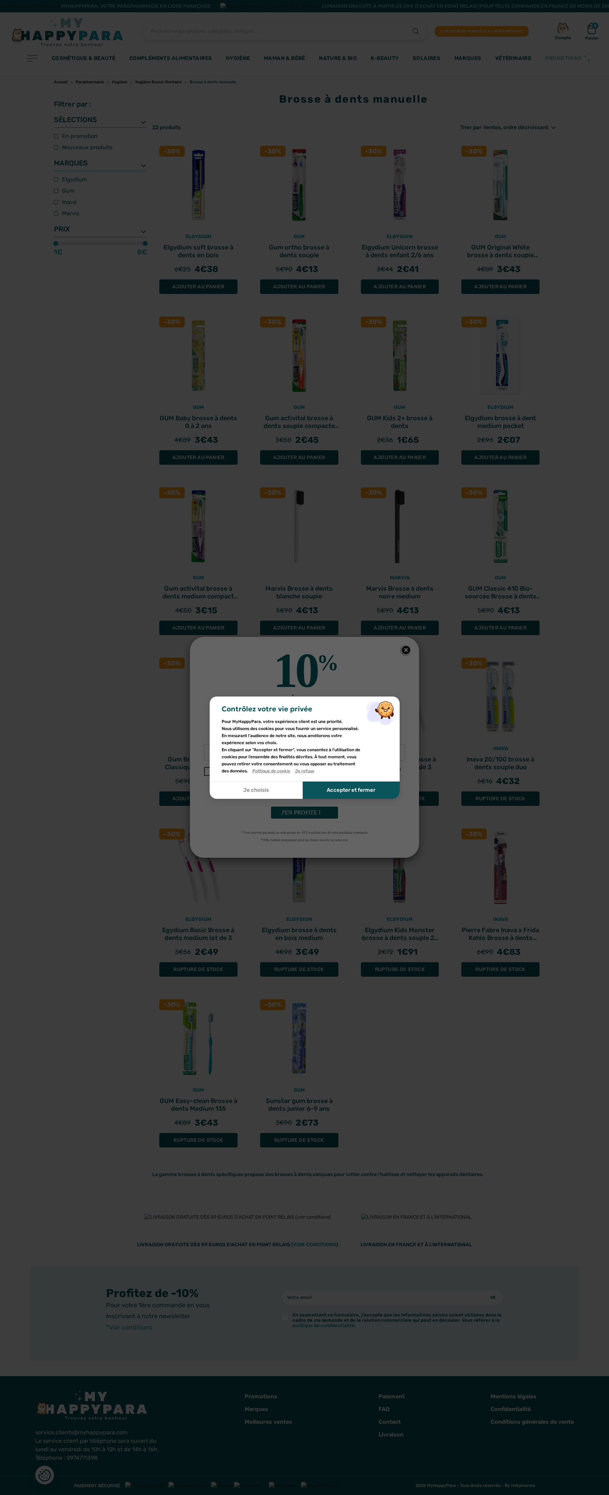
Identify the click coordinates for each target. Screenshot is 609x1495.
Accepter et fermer (351, 790)
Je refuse (304, 770)
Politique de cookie (271, 770)
